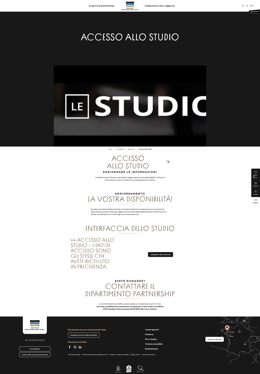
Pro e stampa (151, 339)
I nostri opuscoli (152, 329)
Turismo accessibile (153, 344)
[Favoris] (247, 5)
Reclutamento (151, 349)
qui (155, 309)
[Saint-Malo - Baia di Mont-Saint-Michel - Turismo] (130, 6)
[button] (242, 5)
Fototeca (149, 334)
